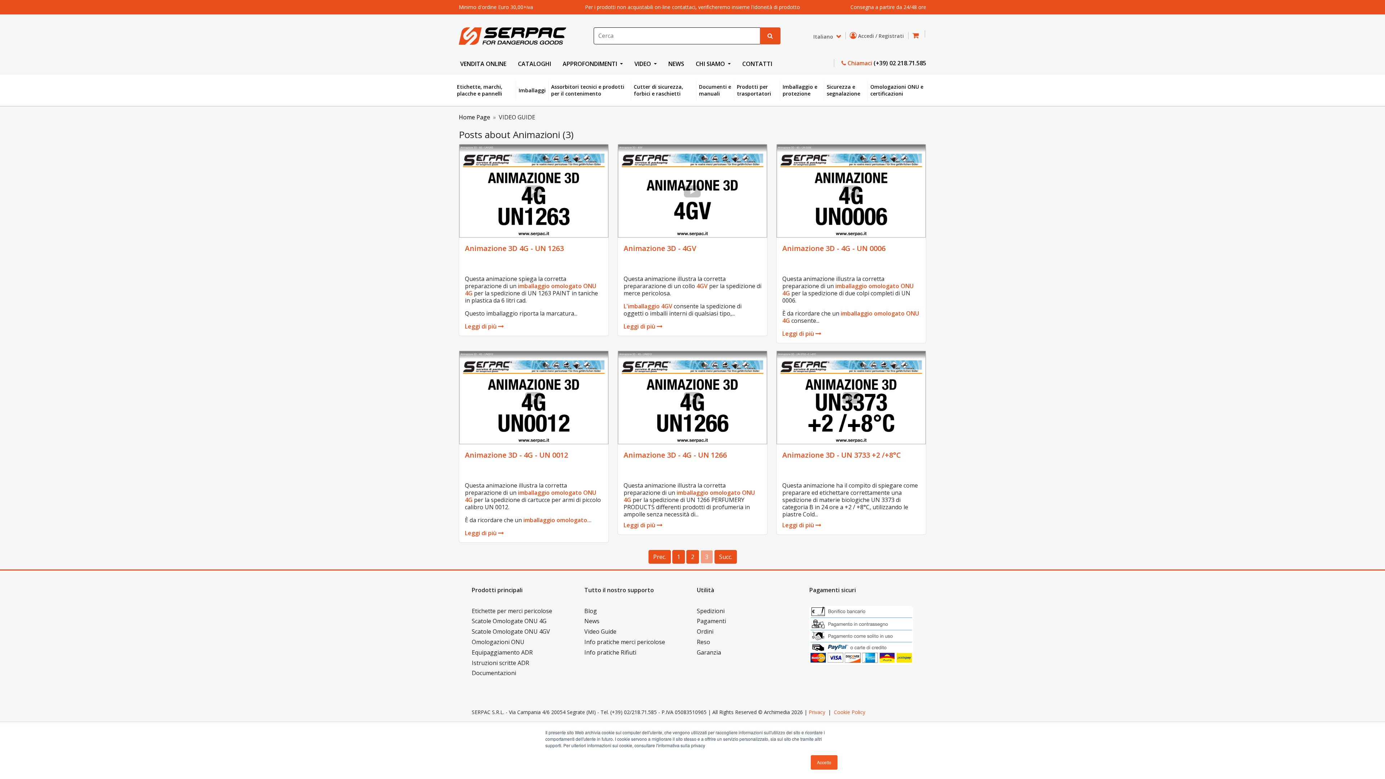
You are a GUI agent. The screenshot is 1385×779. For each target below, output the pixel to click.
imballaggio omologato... (557, 520)
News (591, 621)
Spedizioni (711, 611)
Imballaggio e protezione (800, 90)
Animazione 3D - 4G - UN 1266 (675, 455)
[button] (918, 36)
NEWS (676, 64)
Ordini (705, 631)
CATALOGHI (534, 64)
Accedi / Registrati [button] (882, 35)
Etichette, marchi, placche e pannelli (479, 90)
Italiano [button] (824, 36)
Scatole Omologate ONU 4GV (511, 631)
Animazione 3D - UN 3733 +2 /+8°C (841, 455)
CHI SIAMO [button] (711, 64)
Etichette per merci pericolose (512, 611)
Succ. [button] (725, 557)
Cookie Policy (849, 712)
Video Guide (600, 631)
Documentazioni (494, 673)
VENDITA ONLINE (483, 64)
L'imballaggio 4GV (648, 306)
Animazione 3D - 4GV (660, 248)
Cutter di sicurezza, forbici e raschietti (658, 90)
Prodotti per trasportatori (754, 90)
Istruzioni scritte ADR (500, 663)
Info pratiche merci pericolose (624, 642)
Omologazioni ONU (498, 642)
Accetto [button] (824, 762)
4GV (702, 286)
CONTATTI (757, 64)
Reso (703, 642)
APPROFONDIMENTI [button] (591, 64)
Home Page (474, 117)
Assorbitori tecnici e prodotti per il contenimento (587, 90)
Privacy (817, 712)
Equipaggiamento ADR (502, 652)
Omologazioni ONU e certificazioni (896, 90)
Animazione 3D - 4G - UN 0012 (516, 455)
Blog (590, 611)
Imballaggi (532, 90)
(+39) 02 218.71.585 (900, 63)
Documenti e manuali (715, 90)
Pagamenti (711, 621)
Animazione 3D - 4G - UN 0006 (833, 248)
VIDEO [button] (643, 64)
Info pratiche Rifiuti (610, 652)
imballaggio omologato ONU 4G (530, 289)
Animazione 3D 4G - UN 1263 (514, 248)
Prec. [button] (659, 557)
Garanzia (709, 652)
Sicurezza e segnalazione (843, 90)
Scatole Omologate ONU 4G (509, 621)
